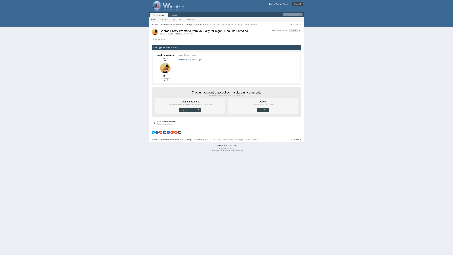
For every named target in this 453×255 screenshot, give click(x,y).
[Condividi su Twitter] (153, 132)
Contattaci (233, 145)
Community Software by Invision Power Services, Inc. (226, 150)
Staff (180, 20)
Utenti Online (191, 20)
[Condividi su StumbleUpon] (176, 132)
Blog (173, 20)
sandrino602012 (174, 34)
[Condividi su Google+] (160, 132)
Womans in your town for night (190, 59)
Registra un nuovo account (190, 110)
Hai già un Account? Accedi (279, 4)
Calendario (164, 20)
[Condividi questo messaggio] (297, 55)
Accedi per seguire (280, 30)
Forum (153, 20)
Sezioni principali (159, 15)
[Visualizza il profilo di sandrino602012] (155, 32)
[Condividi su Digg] (164, 132)
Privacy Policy (221, 145)
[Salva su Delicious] (168, 132)
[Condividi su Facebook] (157, 132)
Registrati (297, 4)
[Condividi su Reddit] (172, 132)
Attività (174, 15)
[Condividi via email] (179, 132)
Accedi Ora (262, 110)
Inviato (187, 55)
